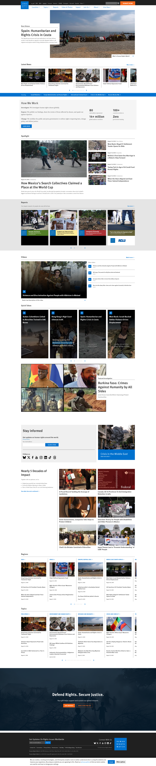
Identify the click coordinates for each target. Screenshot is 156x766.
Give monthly (69, 705)
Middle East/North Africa (114, 559)
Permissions (55, 747)
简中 (37, 3)
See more (130, 206)
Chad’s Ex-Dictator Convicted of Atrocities (75, 547)
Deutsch (55, 3)
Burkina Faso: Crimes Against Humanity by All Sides (115, 386)
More (82, 3)
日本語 (60, 3)
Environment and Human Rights (60, 614)
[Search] (118, 3)
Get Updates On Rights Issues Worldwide (46, 739)
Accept (111, 762)
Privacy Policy (26, 439)
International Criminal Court (79, 95)
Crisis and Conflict (112, 614)
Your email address (27, 441)
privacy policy (85, 762)
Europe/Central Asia (84, 559)
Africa (52, 559)
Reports (55, 7)
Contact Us (32, 747)
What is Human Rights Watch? (121, 56)
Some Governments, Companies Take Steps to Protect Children (76, 520)
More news (130, 65)
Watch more (129, 257)
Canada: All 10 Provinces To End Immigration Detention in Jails (114, 492)
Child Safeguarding (69, 747)
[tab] (74, 90)
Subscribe (52, 445)
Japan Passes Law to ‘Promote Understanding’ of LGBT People (116, 548)
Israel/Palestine (35, 95)
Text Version (79, 747)
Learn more (26, 126)
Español (77, 3)
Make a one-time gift (84, 705)
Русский (72, 3)
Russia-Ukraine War (114, 95)
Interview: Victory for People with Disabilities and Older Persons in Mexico (115, 520)
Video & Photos (67, 7)
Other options (120, 762)
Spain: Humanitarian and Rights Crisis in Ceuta (38, 32)
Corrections (39, 747)
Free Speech (25, 614)
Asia (22, 559)
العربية (32, 3)
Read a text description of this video (32, 300)
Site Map (61, 747)
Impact (78, 7)
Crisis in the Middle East (98, 95)
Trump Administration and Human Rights (55, 95)
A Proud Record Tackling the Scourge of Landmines (74, 492)
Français (50, 3)
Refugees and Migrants (85, 614)
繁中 (40, 3)
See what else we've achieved (29, 491)
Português (65, 3)
